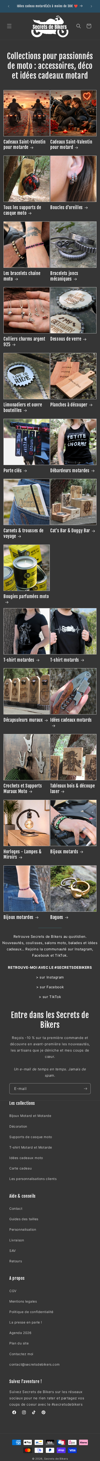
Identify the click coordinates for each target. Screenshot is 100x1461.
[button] (9, 26)
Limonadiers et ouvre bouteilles (22, 407)
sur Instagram (52, 977)
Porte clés (12, 470)
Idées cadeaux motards (71, 720)
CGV (13, 1291)
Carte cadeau (20, 1168)
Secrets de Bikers (56, 1458)
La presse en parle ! (25, 1322)
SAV (12, 1251)
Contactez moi (21, 1354)
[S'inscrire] (85, 1088)
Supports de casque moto (30, 1137)
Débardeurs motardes (70, 470)
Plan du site (19, 1343)
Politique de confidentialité (31, 1312)
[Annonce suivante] (91, 6)
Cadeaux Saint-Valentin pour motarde (24, 144)
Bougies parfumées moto (26, 596)
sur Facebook (52, 987)
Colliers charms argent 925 (24, 341)
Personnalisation (22, 1229)
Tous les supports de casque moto (22, 210)
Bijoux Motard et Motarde (30, 1116)
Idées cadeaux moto (26, 1158)
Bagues (56, 917)
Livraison (16, 1240)
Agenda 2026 (20, 1333)
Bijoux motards (64, 851)
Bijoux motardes (18, 917)
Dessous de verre (65, 339)
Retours (15, 1261)
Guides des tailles (23, 1219)
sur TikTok (52, 997)
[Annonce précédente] (8, 6)
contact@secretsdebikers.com (34, 1364)
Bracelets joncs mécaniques (64, 276)
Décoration (18, 1126)
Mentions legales (23, 1301)
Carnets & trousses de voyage (23, 533)
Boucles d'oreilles (66, 207)
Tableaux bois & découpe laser (72, 788)
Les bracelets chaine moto (21, 276)
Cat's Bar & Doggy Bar (70, 530)
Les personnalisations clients (33, 1179)
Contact (15, 1208)
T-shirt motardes (18, 660)
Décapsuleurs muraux (23, 720)
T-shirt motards (64, 660)
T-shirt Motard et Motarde (30, 1147)
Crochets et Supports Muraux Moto (22, 788)
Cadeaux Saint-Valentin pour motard (71, 144)
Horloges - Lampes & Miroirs (22, 854)
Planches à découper (68, 405)
